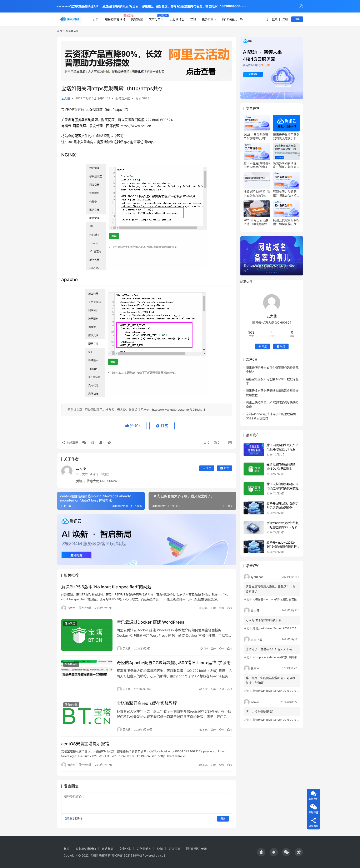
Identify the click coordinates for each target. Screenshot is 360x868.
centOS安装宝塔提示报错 (85, 743)
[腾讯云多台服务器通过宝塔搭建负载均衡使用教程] (254, 488)
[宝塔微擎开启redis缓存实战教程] (86, 716)
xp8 (162, 855)
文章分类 (154, 19)
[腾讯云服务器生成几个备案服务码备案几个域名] (254, 449)
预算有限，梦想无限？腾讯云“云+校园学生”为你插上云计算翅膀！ (286, 193)
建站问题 (70, 623)
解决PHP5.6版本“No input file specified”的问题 (106, 586)
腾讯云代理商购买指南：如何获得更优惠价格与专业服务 (286, 222)
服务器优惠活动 (115, 19)
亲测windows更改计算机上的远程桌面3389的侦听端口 (282, 527)
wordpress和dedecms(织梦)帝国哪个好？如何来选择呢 (286, 657)
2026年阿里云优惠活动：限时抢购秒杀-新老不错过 (256, 222)
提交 (222, 818)
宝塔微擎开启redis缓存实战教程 (147, 703)
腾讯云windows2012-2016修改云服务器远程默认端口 (283, 546)
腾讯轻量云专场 (232, 19)
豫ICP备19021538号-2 (126, 855)
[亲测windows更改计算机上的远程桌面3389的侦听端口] (254, 527)
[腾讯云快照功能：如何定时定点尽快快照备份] (254, 508)
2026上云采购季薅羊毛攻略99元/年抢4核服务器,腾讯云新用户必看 (257, 136)
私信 (226, 468)
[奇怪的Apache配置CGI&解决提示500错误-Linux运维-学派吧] (86, 676)
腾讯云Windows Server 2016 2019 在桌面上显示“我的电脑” (289, 628)
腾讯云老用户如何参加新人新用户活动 (257, 165)
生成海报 (71, 442)
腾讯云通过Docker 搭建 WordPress (150, 622)
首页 (96, 19)
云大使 (65, 98)
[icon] (261, 852)
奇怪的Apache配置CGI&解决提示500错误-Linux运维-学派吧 (174, 662)
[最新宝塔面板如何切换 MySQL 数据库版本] (254, 469)
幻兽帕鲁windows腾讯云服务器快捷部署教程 (280, 599)
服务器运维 (122, 98)
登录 (275, 19)
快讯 (193, 19)
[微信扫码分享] (84, 442)
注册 (285, 19)
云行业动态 (177, 19)
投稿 (297, 19)
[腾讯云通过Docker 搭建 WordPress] (86, 635)
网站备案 (137, 19)
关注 (208, 468)
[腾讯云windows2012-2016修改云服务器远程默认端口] (254, 547)
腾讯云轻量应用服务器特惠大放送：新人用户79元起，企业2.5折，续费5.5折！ (286, 136)
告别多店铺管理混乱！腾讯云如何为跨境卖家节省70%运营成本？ (286, 165)
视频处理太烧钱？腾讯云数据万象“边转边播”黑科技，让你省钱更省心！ (257, 193)
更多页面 (208, 19)
